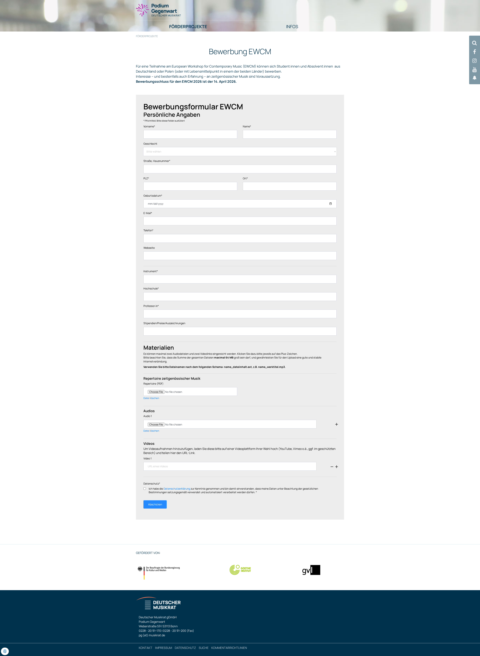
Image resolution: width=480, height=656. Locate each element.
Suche (203, 648)
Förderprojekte (147, 36)
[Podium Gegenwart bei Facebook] (474, 52)
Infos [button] (292, 26)
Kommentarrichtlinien (229, 648)
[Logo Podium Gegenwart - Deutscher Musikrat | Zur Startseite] (158, 10)
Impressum (163, 648)
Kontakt (145, 648)
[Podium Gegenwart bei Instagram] (474, 61)
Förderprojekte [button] (188, 26)
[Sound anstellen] (474, 78)
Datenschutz (185, 648)
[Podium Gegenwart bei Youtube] (474, 70)
